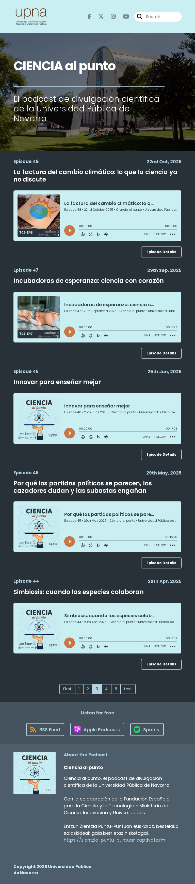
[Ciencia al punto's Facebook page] (89, 17)
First (67, 689)
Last (128, 689)
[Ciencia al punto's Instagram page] (110, 17)
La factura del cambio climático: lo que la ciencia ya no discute (95, 176)
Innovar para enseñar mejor (57, 382)
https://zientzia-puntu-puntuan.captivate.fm (114, 840)
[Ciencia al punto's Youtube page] (123, 17)
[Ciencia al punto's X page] (98, 17)
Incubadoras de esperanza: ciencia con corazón (88, 280)
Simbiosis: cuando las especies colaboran (78, 592)
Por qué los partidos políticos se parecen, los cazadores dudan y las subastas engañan (82, 487)
